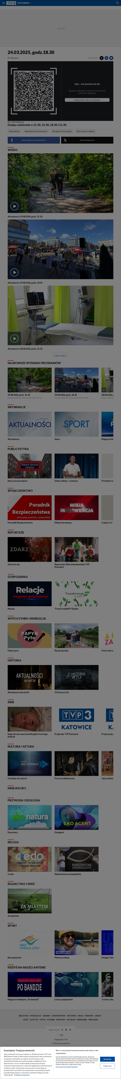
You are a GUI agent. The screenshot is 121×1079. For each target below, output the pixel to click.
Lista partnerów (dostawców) (66, 1067)
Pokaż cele (107, 1066)
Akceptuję (107, 1059)
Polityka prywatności (22, 1075)
